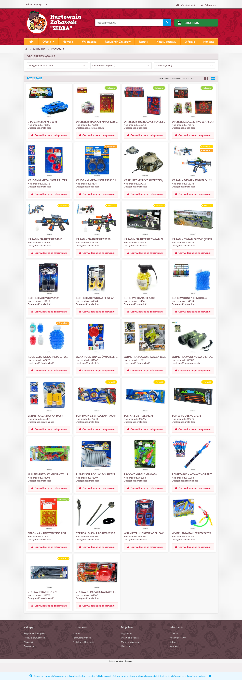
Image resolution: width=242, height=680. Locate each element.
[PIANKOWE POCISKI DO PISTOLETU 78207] (97, 454)
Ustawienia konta (130, 637)
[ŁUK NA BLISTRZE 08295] (145, 396)
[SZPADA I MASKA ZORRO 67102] (97, 513)
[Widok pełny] (213, 78)
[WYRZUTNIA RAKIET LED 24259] (193, 513)
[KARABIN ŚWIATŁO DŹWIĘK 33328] (193, 219)
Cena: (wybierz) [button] (164, 65)
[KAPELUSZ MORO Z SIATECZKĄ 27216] (145, 160)
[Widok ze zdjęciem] (206, 78)
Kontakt (76, 633)
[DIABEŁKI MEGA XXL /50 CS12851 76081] (97, 101)
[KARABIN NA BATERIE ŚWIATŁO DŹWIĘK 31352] (145, 219)
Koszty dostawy (178, 637)
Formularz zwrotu (81, 637)
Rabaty (173, 642)
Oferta (46, 41)
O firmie (174, 633)
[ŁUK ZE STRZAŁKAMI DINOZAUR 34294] (49, 454)
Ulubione (125, 646)
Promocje (29, 646)
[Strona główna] (31, 41)
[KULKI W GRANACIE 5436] (145, 278)
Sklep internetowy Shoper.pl (121, 661)
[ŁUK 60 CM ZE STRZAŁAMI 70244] (97, 396)
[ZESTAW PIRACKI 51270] (49, 572)
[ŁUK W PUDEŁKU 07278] (193, 396)
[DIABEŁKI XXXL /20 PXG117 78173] (193, 101)
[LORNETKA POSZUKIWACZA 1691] (145, 337)
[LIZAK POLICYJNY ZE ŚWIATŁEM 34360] (97, 337)
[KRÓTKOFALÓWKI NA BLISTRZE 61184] (97, 278)
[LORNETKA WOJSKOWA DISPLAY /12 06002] (193, 337)
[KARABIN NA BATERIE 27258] (97, 219)
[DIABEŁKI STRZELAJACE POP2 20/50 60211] (145, 101)
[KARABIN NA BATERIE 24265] (49, 219)
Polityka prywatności (34, 637)
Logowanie (126, 633)
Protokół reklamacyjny (83, 642)
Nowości (28, 642)
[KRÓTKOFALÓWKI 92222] (49, 278)
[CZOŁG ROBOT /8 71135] (49, 101)
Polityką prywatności (106, 676)
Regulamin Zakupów (34, 633)
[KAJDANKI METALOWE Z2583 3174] (97, 160)
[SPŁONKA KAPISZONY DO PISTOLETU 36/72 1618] (49, 513)
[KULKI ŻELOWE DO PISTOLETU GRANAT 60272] (49, 337)
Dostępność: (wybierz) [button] (103, 65)
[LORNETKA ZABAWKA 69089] (49, 396)
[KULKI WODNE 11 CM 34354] (193, 278)
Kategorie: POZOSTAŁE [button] (41, 65)
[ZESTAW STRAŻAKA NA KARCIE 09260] (97, 572)
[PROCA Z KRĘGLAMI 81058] (145, 454)
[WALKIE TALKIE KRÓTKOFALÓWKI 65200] (145, 513)
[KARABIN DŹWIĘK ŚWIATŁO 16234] (193, 160)
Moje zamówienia (130, 642)
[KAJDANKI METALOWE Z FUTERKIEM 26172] (49, 160)
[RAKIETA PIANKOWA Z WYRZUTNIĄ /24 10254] (193, 454)
